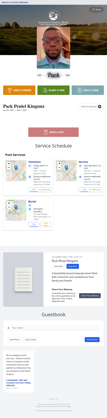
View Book (58, 266)
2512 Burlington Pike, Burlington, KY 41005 (42, 217)
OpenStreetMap (56, 410)
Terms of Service (61, 406)
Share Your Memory (90, 295)
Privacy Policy (46, 406)
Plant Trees (46, 190)
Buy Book (73, 266)
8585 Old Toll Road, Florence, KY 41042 (42, 183)
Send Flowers (46, 224)
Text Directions (34, 190)
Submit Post (92, 339)
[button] (15, 168)
